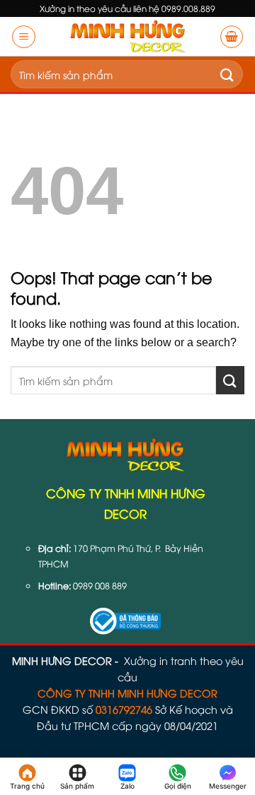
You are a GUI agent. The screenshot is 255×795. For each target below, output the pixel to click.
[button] (23, 36)
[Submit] (227, 74)
